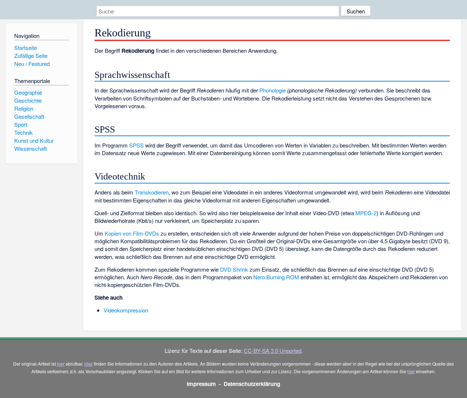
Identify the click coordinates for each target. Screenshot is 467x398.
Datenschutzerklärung (252, 384)
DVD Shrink (234, 269)
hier (61, 363)
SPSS (136, 145)
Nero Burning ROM (276, 277)
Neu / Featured (32, 63)
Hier (88, 363)
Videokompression (126, 310)
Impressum (201, 384)
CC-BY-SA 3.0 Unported (272, 350)
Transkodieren (152, 192)
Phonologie (272, 90)
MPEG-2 (366, 213)
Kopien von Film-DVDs (132, 233)
